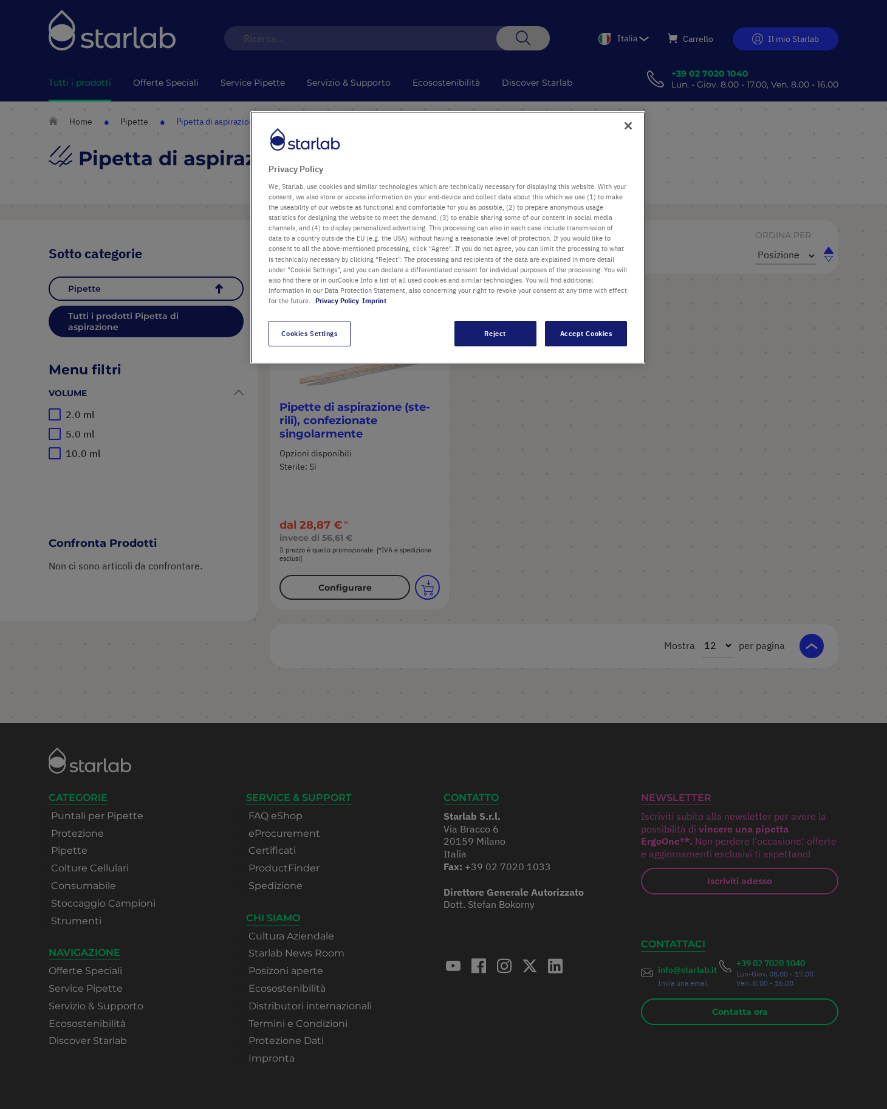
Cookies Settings (309, 333)
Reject (494, 333)
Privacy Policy (337, 300)
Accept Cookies (586, 333)
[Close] (628, 125)
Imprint (374, 300)
